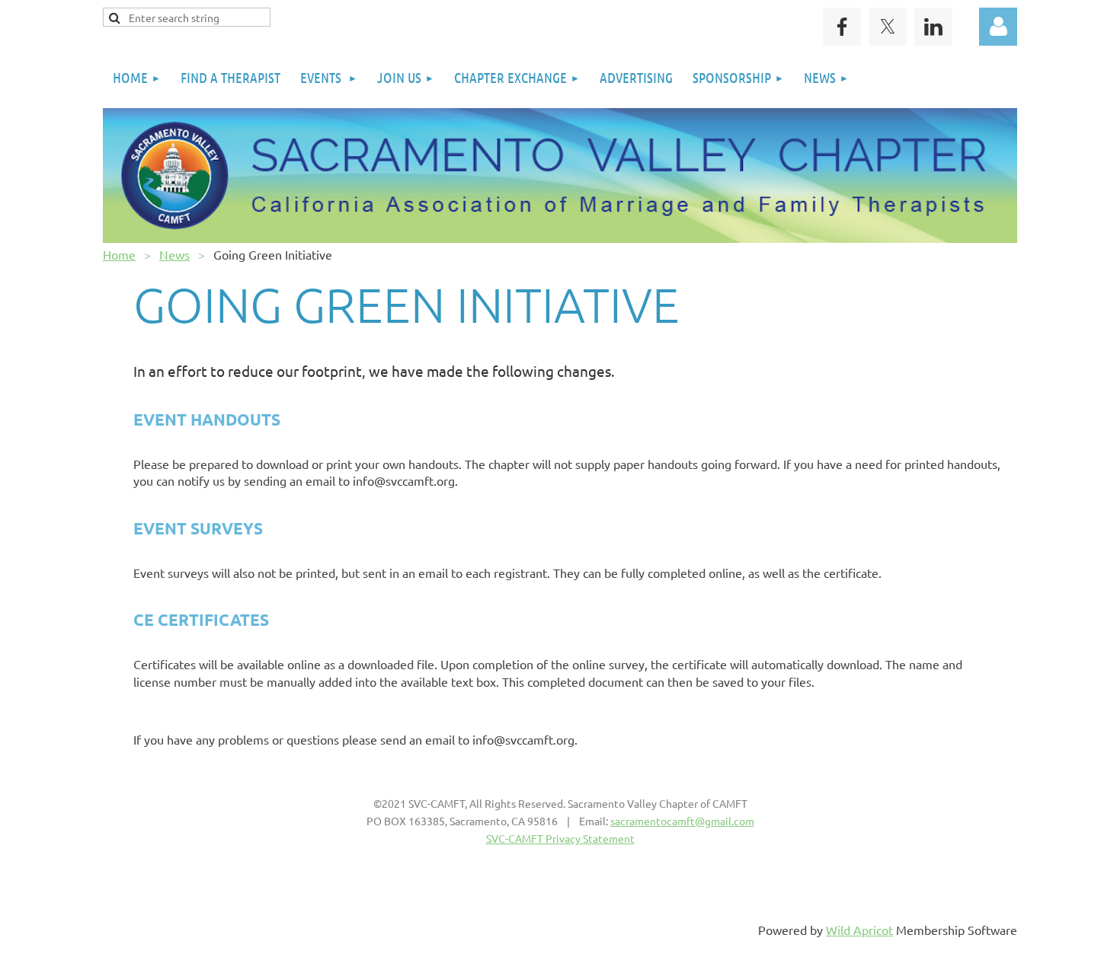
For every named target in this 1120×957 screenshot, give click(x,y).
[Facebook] (842, 27)
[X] (888, 27)
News (174, 254)
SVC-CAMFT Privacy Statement (560, 838)
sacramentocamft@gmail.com (682, 821)
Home (119, 254)
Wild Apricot (859, 929)
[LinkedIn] (933, 27)
